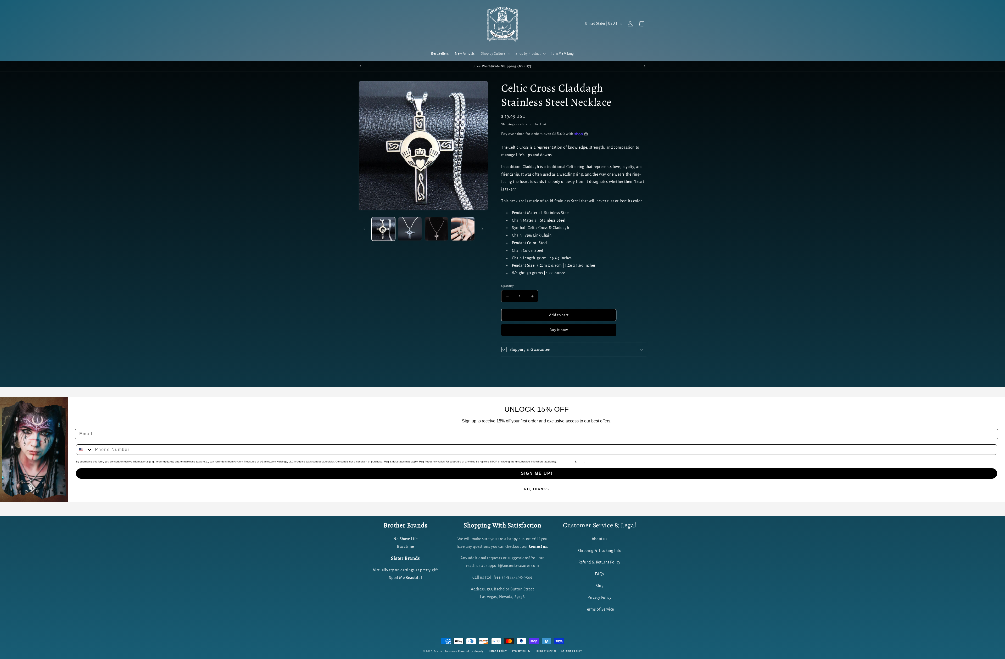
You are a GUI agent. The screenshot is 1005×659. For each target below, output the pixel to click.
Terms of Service (599, 609)
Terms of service (545, 650)
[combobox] (84, 450)
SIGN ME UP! (536, 473)
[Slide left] (364, 228)
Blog (599, 586)
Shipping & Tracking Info (599, 551)
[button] (495, 53)
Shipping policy (571, 650)
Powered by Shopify (471, 651)
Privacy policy (521, 650)
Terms (580, 461)
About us (599, 539)
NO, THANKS (536, 489)
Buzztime (405, 546)
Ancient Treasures (445, 651)
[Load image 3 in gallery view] (436, 229)
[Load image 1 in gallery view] (383, 229)
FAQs (599, 574)
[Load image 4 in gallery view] (463, 229)
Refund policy (498, 650)
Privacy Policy (565, 461)
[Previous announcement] (360, 66)
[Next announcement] (644, 66)
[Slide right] (482, 228)
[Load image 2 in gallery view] (410, 229)
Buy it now (559, 330)
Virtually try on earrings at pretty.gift (405, 570)
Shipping (507, 124)
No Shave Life (405, 539)
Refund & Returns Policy (599, 562)
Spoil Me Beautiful (405, 578)
